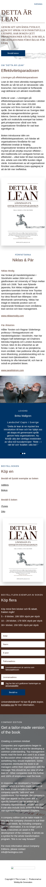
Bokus (4, 490)
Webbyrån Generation (23, 882)
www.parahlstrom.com (12, 370)
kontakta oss (7, 705)
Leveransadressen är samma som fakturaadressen (19, 668)
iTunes (4, 506)
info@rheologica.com (12, 852)
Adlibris (5, 485)
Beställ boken (13, 53)
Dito (3, 511)
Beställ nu (13, 692)
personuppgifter (11, 686)
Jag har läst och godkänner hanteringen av (23, 684)
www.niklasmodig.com (12, 315)
